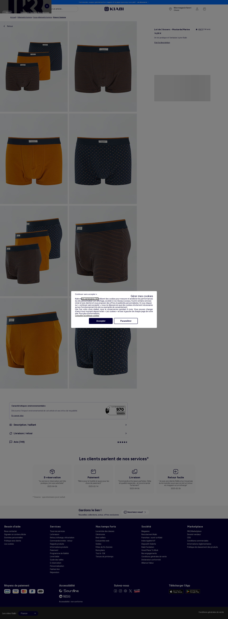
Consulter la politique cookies (87, 316)
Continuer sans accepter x (86, 294)
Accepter (100, 321)
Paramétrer (125, 321)
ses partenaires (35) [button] (90, 299)
